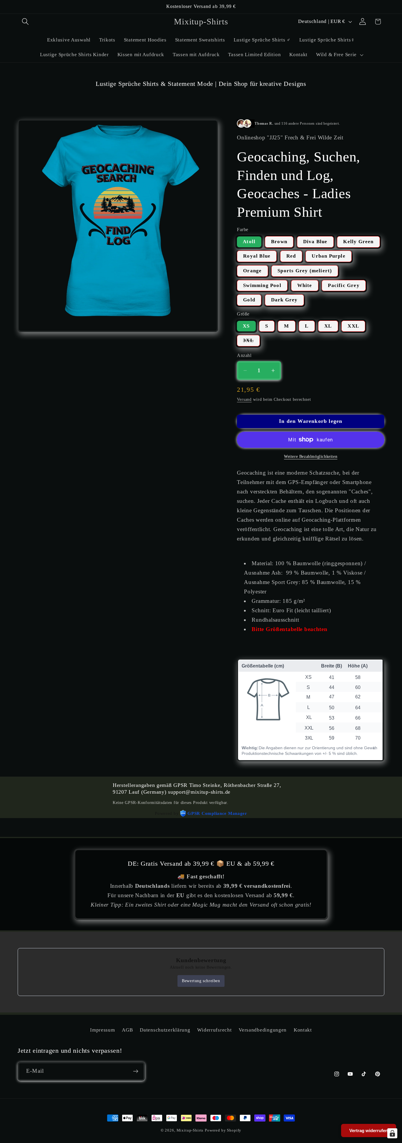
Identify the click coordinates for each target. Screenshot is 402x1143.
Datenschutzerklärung (165, 1030)
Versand (244, 399)
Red (291, 256)
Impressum (102, 1030)
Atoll (249, 241)
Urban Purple (328, 256)
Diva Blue (315, 241)
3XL (251, 342)
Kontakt (303, 1030)
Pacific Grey (343, 285)
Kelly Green (358, 241)
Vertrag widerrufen (368, 1130)
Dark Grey (284, 300)
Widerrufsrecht (214, 1030)
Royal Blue (256, 256)
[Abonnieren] (135, 1071)
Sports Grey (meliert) (305, 270)
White (304, 285)
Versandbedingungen (263, 1030)
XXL (353, 326)
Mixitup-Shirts (190, 1130)
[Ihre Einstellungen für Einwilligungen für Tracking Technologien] (392, 1133)
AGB (127, 1030)
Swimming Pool (262, 285)
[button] (25, 21)
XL (328, 326)
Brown (279, 241)
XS (246, 326)
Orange (252, 270)
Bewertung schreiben (201, 981)
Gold (249, 300)
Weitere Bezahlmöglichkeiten (310, 456)
